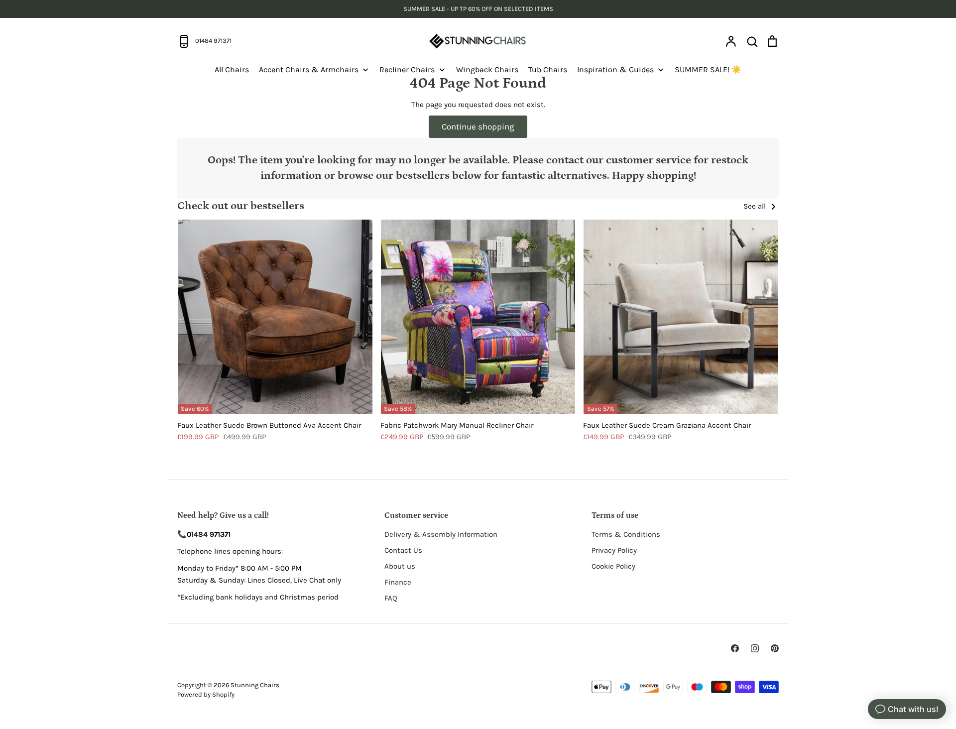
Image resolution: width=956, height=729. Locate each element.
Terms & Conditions (626, 534)
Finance (397, 582)
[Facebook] (735, 648)
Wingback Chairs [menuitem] (487, 69)
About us (399, 566)
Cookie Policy (613, 566)
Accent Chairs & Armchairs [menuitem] (308, 69)
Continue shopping (478, 126)
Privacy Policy (614, 550)
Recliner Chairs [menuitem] (407, 69)
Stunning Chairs (255, 685)
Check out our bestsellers (240, 206)
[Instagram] (755, 648)
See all (755, 206)
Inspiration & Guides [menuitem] (615, 69)
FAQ (390, 598)
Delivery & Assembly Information (440, 534)
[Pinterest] (775, 648)
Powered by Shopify (206, 694)
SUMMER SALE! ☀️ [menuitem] (708, 69)
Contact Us (403, 550)
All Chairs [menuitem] (232, 69)
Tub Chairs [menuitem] (547, 69)
